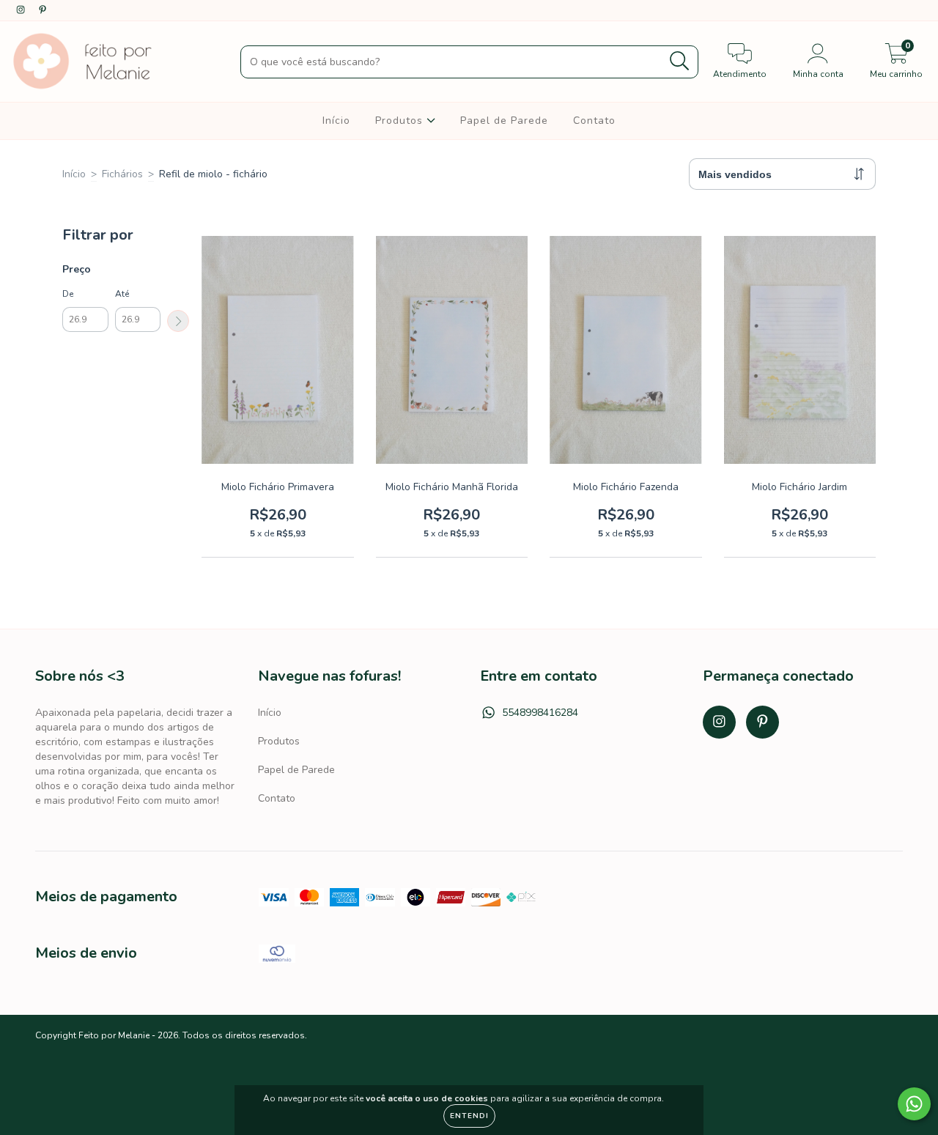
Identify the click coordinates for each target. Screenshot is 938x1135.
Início (336, 120)
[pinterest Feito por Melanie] (42, 10)
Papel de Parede (504, 120)
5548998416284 (540, 713)
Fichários (122, 174)
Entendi (469, 1116)
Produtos (400, 120)
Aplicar (178, 321)
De (67, 294)
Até (122, 294)
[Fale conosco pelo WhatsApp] (914, 1103)
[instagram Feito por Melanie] (22, 10)
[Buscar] (679, 61)
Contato (594, 120)
